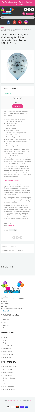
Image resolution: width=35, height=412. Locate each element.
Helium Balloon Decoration (12, 180)
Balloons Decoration (9, 366)
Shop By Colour (8, 372)
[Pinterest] (20, 22)
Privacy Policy (22, 250)
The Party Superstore (12, 400)
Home (2, 27)
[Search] (32, 17)
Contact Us (29, 14)
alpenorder (13, 230)
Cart (4, 322)
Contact (5, 328)
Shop (4, 340)
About (5, 337)
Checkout (6, 325)
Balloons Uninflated (9, 389)
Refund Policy (7, 351)
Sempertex (11, 225)
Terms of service (8, 354)
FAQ (4, 343)
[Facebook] (8, 22)
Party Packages (7, 369)
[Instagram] (26, 22)
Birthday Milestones (9, 378)
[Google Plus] (14, 22)
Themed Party (7, 375)
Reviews (4, 246)
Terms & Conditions (8, 250)
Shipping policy (7, 357)
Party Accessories (8, 386)
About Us (13, 246)
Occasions (6, 381)
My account (6, 319)
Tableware (6, 384)
